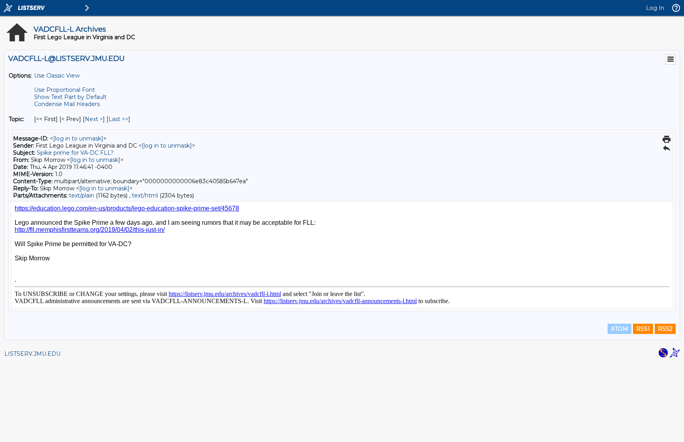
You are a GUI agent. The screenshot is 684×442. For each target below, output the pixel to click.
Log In (655, 7)
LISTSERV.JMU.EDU (32, 353)
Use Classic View (57, 75)
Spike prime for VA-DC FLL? (75, 152)
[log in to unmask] (78, 138)
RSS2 (665, 328)
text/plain (81, 195)
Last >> (118, 119)
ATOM (619, 328)
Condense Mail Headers (67, 104)
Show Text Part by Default (70, 97)
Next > (94, 119)
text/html (145, 195)
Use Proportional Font (64, 89)
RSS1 (643, 328)
